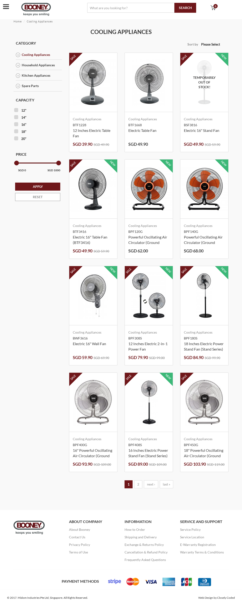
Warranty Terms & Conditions (202, 552)
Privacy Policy (79, 545)
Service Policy (190, 529)
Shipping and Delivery (141, 537)
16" (23, 124)
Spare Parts (30, 86)
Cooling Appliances (40, 21)
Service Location (192, 537)
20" (23, 139)
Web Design (205, 597)
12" (23, 110)
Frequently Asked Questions (145, 560)
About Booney (79, 529)
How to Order (135, 529)
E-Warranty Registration (198, 545)
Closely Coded (226, 597)
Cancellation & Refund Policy (146, 552)
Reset (38, 197)
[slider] (16, 163)
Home (17, 21)
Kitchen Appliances (36, 75)
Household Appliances (38, 65)
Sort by (192, 44)
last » (166, 484)
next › (151, 484)
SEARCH (185, 8)
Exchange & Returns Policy (144, 545)
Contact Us (77, 537)
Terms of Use (78, 552)
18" (23, 132)
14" (23, 117)
